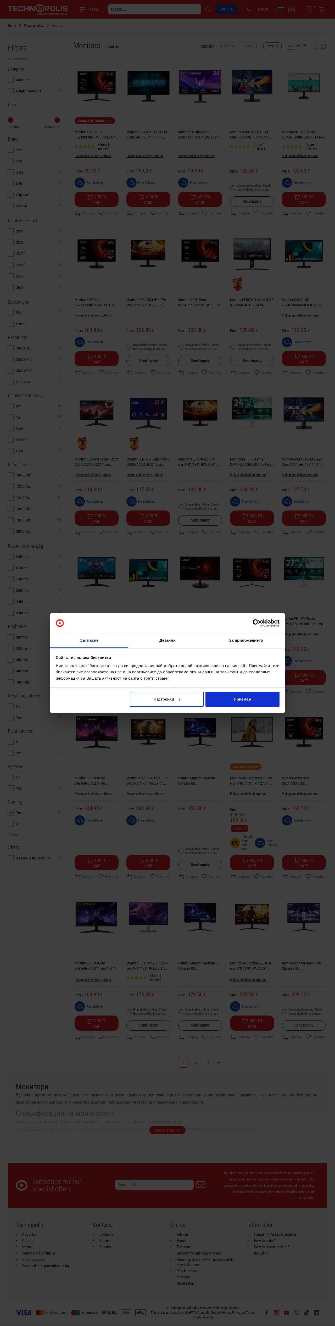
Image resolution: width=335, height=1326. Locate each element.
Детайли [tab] (167, 640)
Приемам (242, 699)
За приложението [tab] (246, 640)
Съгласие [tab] (89, 640)
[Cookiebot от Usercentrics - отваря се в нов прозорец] (257, 623)
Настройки (164, 699)
